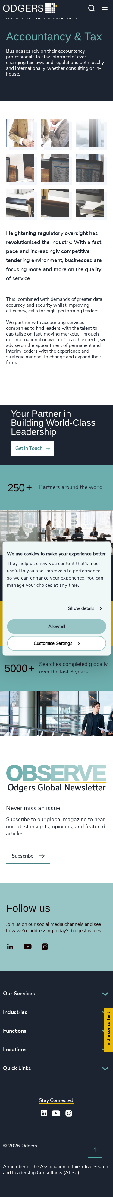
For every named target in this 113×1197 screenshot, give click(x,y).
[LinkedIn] (10, 947)
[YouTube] (28, 947)
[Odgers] (30, 9)
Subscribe (22, 856)
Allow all (56, 626)
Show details (81, 608)
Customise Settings (53, 643)
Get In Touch (28, 448)
